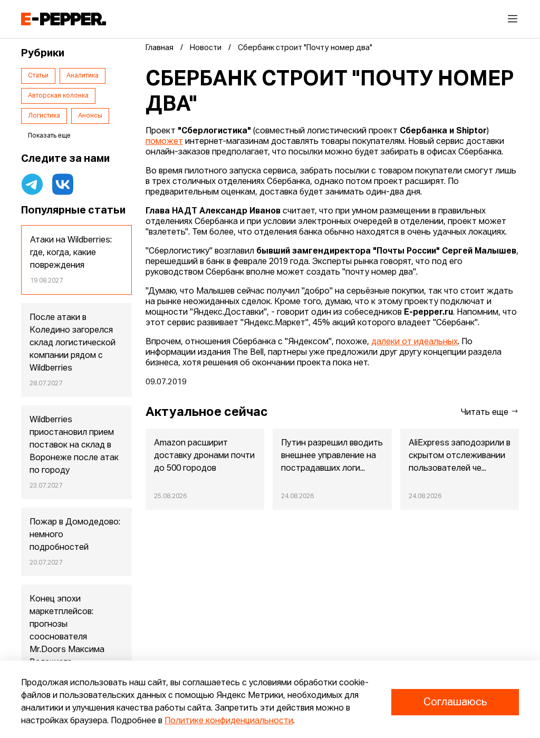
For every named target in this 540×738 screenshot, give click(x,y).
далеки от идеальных (414, 342)
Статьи (38, 76)
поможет (164, 142)
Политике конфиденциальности (229, 721)
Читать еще (485, 413)
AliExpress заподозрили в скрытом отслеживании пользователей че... (459, 456)
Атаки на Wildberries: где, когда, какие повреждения (71, 253)
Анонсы (90, 116)
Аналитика (82, 76)
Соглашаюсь (455, 702)
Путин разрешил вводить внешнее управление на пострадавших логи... (332, 456)
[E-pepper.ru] (63, 19)
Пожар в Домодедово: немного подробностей (75, 535)
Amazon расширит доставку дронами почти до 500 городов (204, 456)
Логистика (44, 116)
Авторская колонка (58, 96)
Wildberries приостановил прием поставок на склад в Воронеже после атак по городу (74, 445)
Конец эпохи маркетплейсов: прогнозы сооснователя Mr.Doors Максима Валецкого (67, 631)
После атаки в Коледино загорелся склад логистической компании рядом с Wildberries (72, 343)
